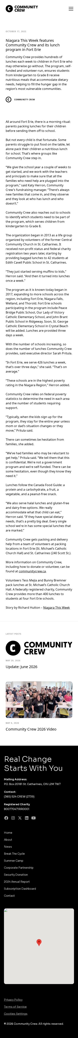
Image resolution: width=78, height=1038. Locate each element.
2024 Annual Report (17, 881)
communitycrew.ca (32, 571)
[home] (27, 9)
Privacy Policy (13, 999)
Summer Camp (13, 860)
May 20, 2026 (13, 660)
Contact (9, 895)
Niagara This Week (56, 607)
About (8, 839)
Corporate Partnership (19, 867)
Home (8, 832)
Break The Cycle (14, 853)
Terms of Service (15, 1006)
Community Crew (24, 99)
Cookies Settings (15, 1013)
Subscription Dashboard (20, 888)
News (8, 846)
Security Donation (16, 874)
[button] (70, 8)
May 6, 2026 (12, 723)
